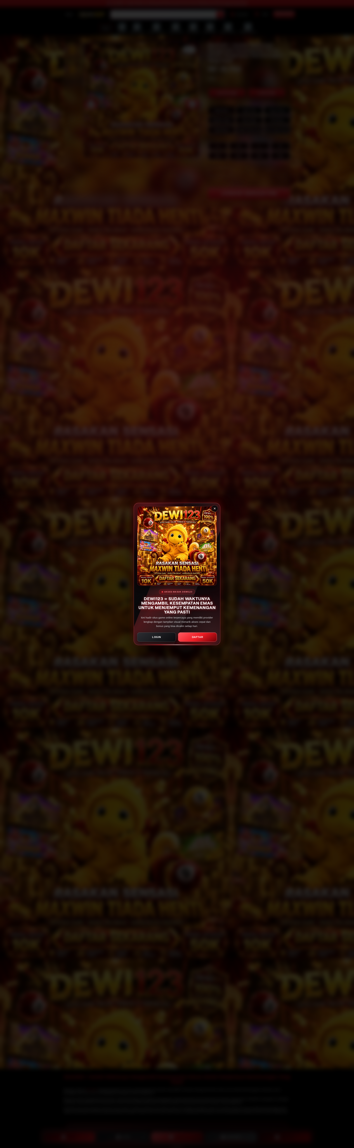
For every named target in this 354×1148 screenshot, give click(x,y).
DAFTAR (197, 637)
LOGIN (156, 637)
